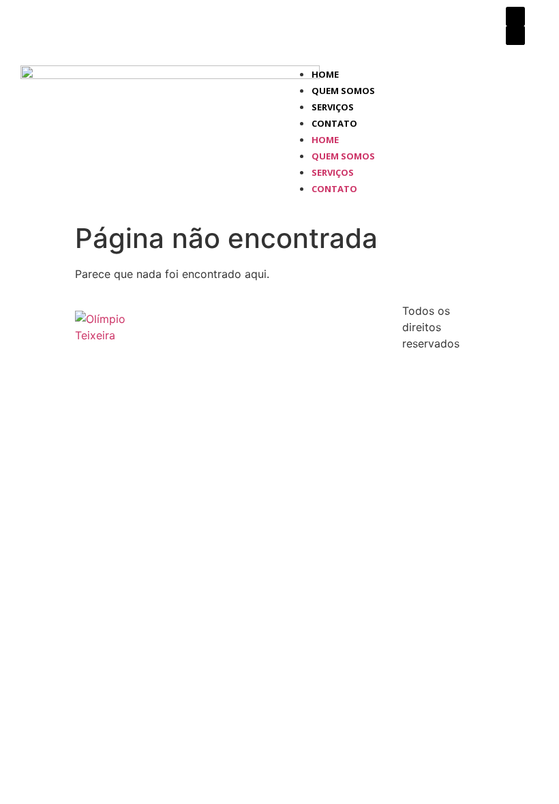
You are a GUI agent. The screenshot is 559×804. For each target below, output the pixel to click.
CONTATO (334, 123)
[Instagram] (515, 35)
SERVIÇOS (333, 107)
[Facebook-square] (515, 16)
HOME (325, 74)
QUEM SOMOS (343, 90)
